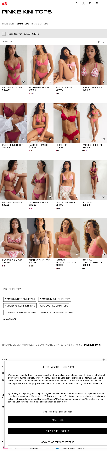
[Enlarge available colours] (31, 93)
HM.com (6, 345)
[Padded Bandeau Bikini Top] (67, 65)
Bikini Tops (74, 345)
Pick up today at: (14, 34)
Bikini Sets (60, 345)
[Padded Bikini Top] (13, 65)
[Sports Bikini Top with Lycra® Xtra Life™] (67, 238)
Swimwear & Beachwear (37, 345)
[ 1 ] (99, 42)
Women (17, 345)
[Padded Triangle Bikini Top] (93, 65)
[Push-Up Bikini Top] (13, 123)
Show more (10, 319)
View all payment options (73, 448)
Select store (31, 34)
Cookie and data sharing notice (57, 412)
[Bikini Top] (67, 123)
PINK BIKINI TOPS (92, 345)
